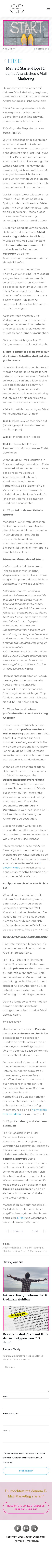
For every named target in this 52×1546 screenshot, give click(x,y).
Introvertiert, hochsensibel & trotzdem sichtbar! (26, 1284)
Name (6, 1396)
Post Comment (26, 1471)
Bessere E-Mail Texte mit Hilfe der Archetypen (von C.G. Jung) (26, 1325)
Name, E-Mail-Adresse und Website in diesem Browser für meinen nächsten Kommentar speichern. (24, 1457)
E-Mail (21, 1217)
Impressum (32, 1540)
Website (6, 1431)
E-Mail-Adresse (10, 1414)
